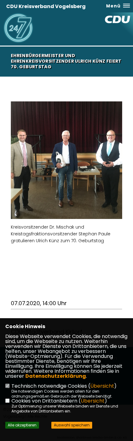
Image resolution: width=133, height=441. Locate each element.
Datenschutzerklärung (55, 376)
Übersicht (102, 386)
